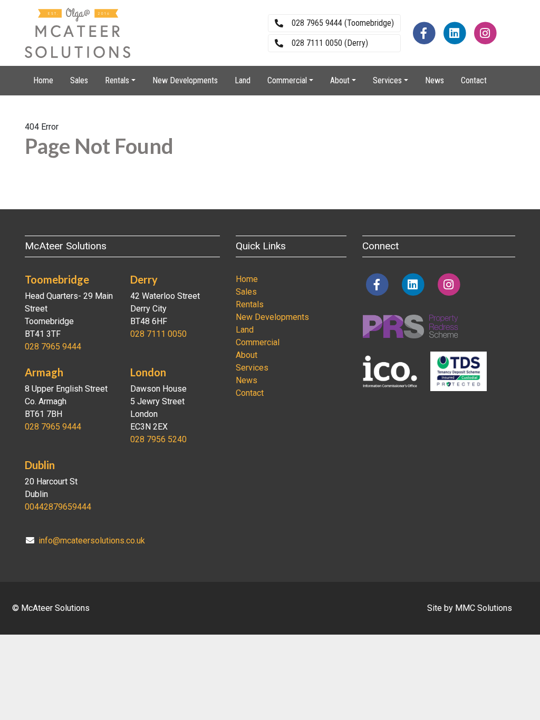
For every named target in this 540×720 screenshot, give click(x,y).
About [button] (340, 80)
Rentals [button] (117, 80)
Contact (474, 80)
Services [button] (387, 80)
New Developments (185, 80)
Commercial (257, 342)
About (246, 355)
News (434, 80)
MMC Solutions (483, 608)
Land (242, 80)
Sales (79, 80)
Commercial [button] (287, 80)
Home (43, 80)
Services (252, 368)
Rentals (250, 304)
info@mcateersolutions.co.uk (91, 541)
